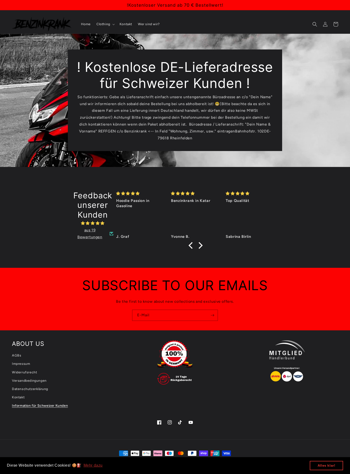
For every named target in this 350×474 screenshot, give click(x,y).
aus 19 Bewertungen (89, 233)
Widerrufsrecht (24, 372)
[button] (105, 24)
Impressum (21, 364)
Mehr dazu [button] (93, 465)
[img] (92, 223)
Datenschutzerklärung (30, 389)
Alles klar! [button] (326, 465)
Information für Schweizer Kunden (40, 406)
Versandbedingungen (29, 381)
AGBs (16, 355)
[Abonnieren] (212, 315)
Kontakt (18, 397)
